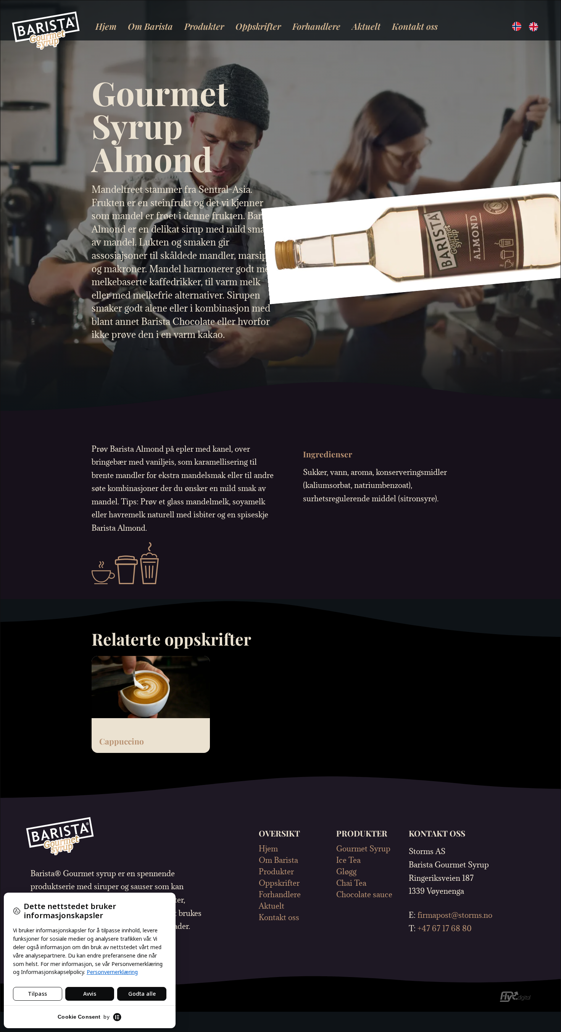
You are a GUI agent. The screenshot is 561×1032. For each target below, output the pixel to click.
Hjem (105, 26)
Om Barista (150, 26)
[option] (535, 26)
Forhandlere (316, 26)
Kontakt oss (415, 26)
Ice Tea (348, 860)
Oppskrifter (258, 26)
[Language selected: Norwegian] (529, 26)
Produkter (204, 26)
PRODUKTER (361, 833)
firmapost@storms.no (455, 915)
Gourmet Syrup (363, 849)
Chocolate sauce (364, 894)
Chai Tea (351, 883)
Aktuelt (366, 26)
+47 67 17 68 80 (445, 928)
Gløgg (346, 871)
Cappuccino (121, 741)
